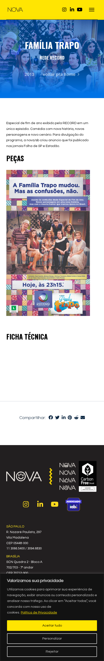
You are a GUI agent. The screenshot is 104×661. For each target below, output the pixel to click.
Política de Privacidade (39, 612)
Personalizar (52, 638)
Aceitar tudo (52, 625)
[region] (52, 617)
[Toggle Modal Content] (92, 9)
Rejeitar (52, 651)
